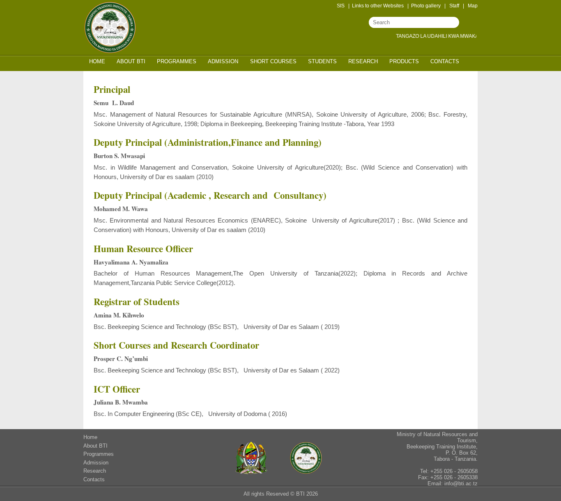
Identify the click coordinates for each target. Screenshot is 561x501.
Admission (223, 61)
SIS (341, 6)
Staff (454, 6)
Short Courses (273, 61)
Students (322, 61)
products (404, 61)
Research (363, 61)
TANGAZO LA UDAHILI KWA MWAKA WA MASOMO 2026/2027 (463, 36)
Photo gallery (426, 6)
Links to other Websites (378, 6)
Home (97, 61)
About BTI (131, 61)
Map (473, 6)
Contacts (444, 61)
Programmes (176, 61)
